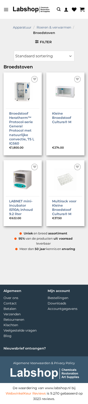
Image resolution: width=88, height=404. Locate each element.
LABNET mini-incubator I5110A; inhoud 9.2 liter (21, 207)
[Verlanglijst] (74, 9)
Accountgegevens (62, 309)
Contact (10, 303)
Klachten (11, 325)
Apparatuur (22, 27)
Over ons (11, 298)
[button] (6, 9)
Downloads (57, 303)
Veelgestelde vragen (20, 330)
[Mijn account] (66, 9)
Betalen (10, 309)
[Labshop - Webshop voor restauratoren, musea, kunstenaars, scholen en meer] (31, 9)
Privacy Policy (64, 363)
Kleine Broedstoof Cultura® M (61, 117)
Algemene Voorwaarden (31, 363)
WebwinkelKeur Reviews (26, 393)
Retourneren (14, 319)
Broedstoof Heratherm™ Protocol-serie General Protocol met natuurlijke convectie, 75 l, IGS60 (21, 128)
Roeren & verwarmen (54, 27)
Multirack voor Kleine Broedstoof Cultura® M (64, 207)
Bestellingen (58, 298)
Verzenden (12, 314)
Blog (7, 336)
